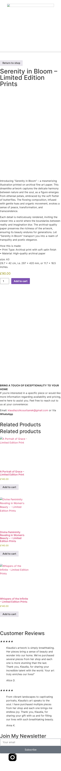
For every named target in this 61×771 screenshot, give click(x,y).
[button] (30, 52)
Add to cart (20, 281)
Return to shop (11, 63)
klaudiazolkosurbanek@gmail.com (28, 410)
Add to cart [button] (9, 487)
